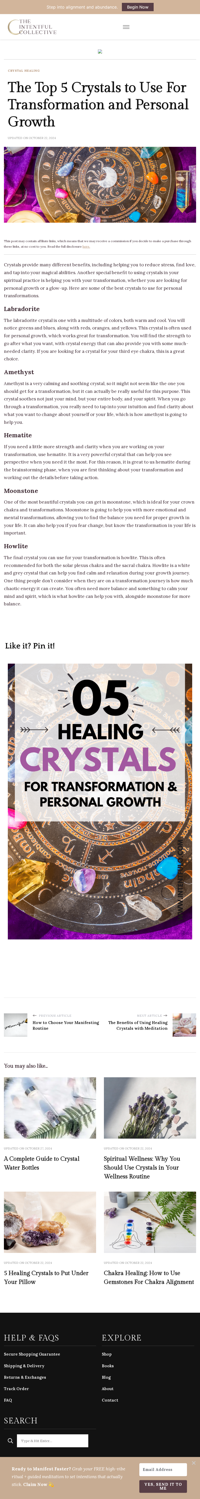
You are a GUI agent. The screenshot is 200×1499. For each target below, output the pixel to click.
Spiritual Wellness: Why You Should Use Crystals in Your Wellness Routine (142, 1167)
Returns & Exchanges (25, 1377)
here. (86, 246)
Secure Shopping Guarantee (32, 1354)
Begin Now (137, 7)
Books (108, 1365)
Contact (110, 1400)
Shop (107, 1354)
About (108, 1388)
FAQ (8, 1400)
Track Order (16, 1388)
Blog (106, 1377)
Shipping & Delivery (24, 1365)
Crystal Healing (24, 70)
